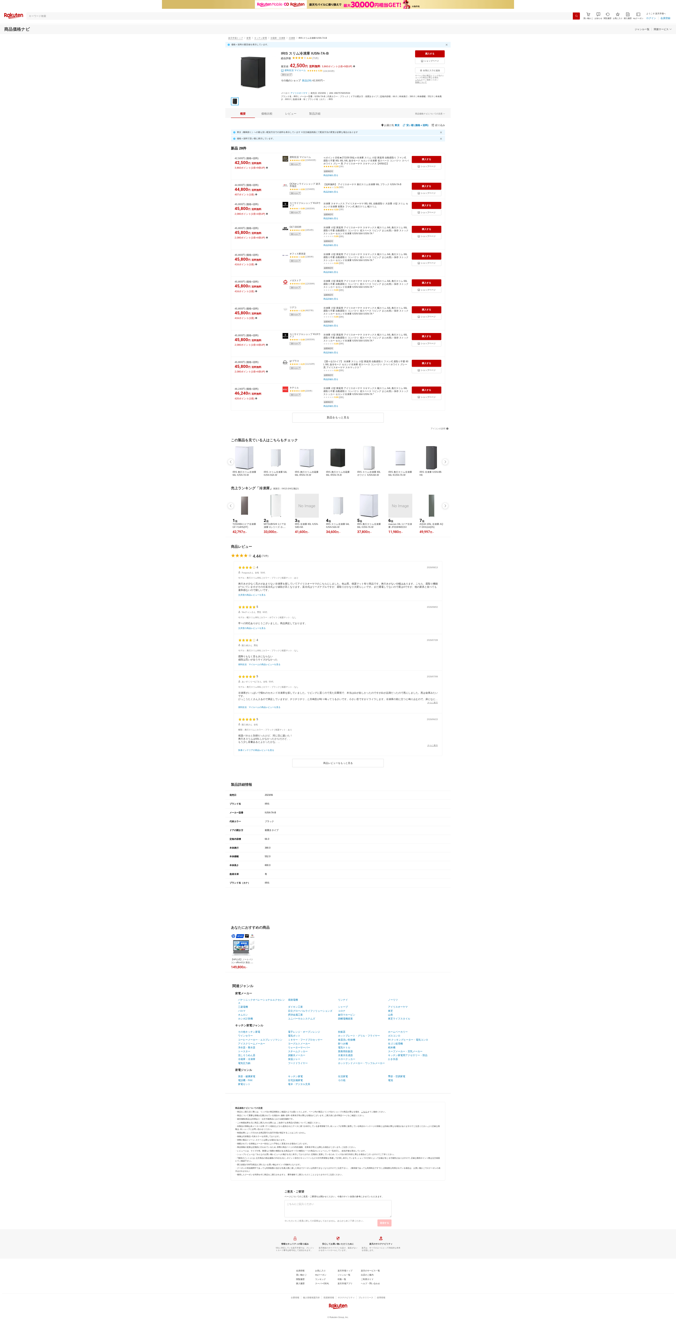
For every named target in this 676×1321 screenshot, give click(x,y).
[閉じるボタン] (447, 45)
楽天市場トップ (235, 38)
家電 (248, 38)
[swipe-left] (231, 462)
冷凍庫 (292, 38)
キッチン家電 (260, 38)
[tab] (243, 113)
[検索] (576, 16)
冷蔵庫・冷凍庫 (277, 38)
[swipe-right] (445, 462)
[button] (598, 16)
